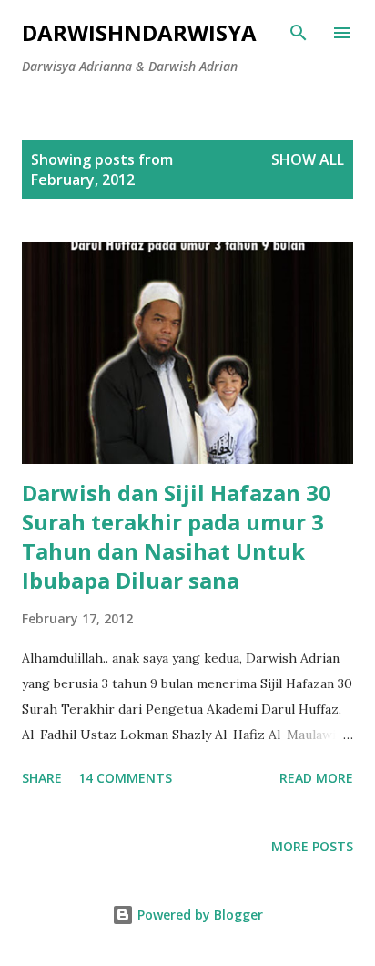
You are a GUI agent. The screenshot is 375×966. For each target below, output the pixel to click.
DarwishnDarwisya (139, 32)
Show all (307, 159)
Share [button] (42, 777)
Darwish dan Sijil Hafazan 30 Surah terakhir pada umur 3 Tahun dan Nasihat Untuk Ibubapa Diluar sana (176, 536)
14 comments (125, 777)
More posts (312, 846)
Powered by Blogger (198, 914)
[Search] (298, 33)
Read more (316, 777)
